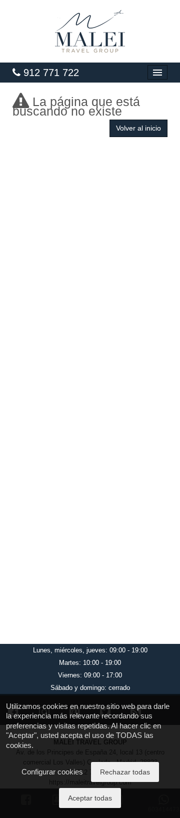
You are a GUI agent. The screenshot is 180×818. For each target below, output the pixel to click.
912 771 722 (49, 72)
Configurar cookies (52, 771)
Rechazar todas (125, 772)
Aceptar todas (90, 798)
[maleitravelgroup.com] (90, 31)
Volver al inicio (138, 128)
